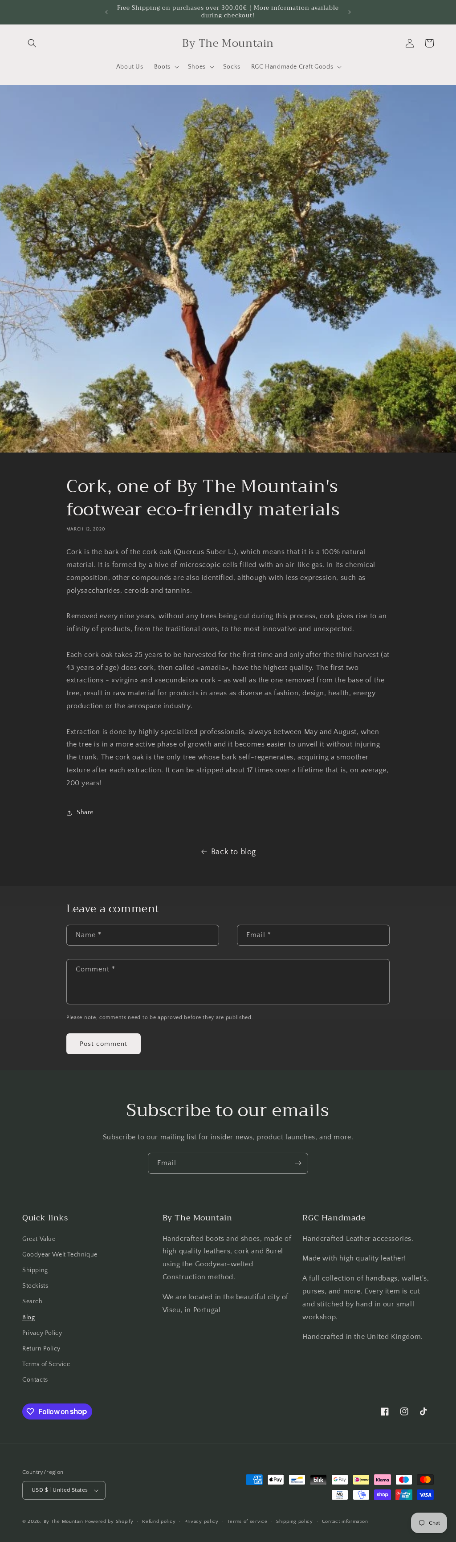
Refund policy (158, 1521)
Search (32, 1301)
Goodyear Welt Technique (60, 1254)
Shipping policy (294, 1521)
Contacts (35, 1379)
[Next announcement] (349, 12)
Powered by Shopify (109, 1521)
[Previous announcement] (106, 12)
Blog (28, 1317)
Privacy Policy (42, 1333)
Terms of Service (46, 1364)
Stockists (35, 1285)
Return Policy (41, 1348)
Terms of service (247, 1521)
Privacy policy (201, 1521)
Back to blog (233, 852)
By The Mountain (64, 1521)
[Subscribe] (298, 1163)
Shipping (35, 1270)
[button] (32, 43)
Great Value (39, 1239)
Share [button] (85, 812)
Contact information (345, 1521)
